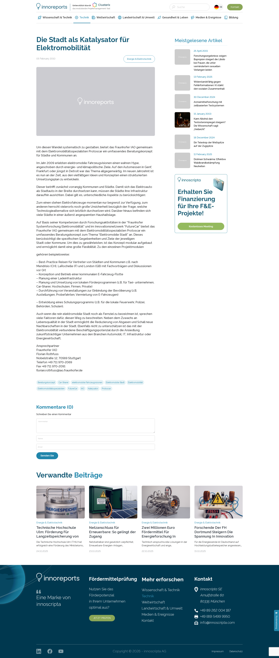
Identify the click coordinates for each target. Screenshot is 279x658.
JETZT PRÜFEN (102, 618)
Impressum (218, 651)
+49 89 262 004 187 (215, 610)
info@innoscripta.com (217, 622)
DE (220, 7)
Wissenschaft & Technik (161, 590)
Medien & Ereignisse (158, 614)
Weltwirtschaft (153, 602)
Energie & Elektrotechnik (139, 59)
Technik (148, 596)
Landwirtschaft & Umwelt (162, 608)
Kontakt (235, 7)
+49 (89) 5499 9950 (215, 616)
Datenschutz (236, 651)
